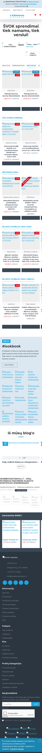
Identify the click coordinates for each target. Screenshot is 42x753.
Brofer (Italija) (11, 90)
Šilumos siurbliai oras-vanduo (18, 279)
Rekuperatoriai (10, 172)
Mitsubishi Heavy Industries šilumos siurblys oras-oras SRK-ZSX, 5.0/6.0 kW (31, 258)
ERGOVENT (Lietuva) (7, 507)
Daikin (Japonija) (30, 304)
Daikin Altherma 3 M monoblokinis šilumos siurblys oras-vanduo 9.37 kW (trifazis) (30, 311)
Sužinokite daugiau (17, 749)
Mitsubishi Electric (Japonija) (11, 197)
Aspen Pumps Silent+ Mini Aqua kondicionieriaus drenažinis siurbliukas (11, 540)
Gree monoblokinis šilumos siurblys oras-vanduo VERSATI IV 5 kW (11, 310)
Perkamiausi (18, 66)
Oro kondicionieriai (12, 118)
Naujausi (31, 66)
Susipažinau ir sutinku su (17, 720)
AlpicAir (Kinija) (11, 251)
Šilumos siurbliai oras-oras (17, 227)
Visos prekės (9, 365)
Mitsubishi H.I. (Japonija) (30, 251)
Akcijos (6, 66)
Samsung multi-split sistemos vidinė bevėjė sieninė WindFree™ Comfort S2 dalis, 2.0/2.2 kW (30, 540)
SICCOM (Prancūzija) (16, 507)
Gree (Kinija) (11, 304)
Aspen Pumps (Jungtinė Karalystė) (35, 507)
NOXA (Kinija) (30, 197)
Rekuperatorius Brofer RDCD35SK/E (11, 95)
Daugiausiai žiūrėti (12, 516)
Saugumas (5, 708)
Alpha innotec (33, 2)
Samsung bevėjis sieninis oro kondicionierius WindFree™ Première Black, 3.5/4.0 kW (11, 151)
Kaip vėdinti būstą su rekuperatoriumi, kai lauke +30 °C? (21, 462)
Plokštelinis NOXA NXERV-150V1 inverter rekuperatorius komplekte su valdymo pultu (30, 206)
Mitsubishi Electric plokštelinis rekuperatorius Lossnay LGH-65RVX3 (11, 205)
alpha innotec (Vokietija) (25, 507)
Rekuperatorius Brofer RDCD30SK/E (30, 95)
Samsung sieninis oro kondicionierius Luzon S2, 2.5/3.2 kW (31, 148)
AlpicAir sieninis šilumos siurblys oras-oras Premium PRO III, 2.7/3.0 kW (11, 258)
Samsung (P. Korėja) (11, 143)
